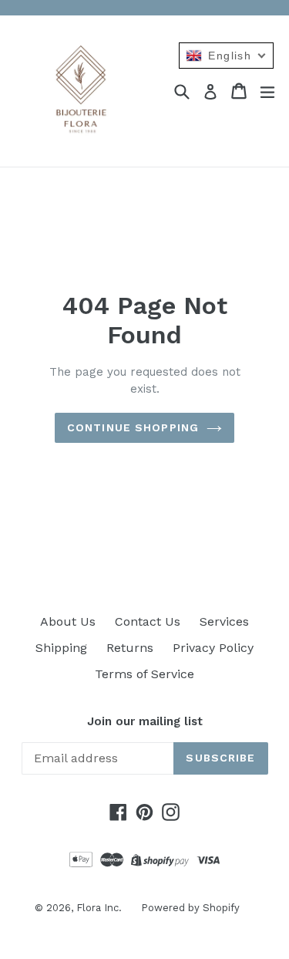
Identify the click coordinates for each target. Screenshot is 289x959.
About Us (68, 621)
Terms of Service (144, 674)
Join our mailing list (145, 721)
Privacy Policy (213, 647)
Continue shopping (133, 427)
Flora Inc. (99, 907)
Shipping (61, 647)
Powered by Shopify (190, 907)
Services (224, 621)
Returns (129, 647)
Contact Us (147, 621)
